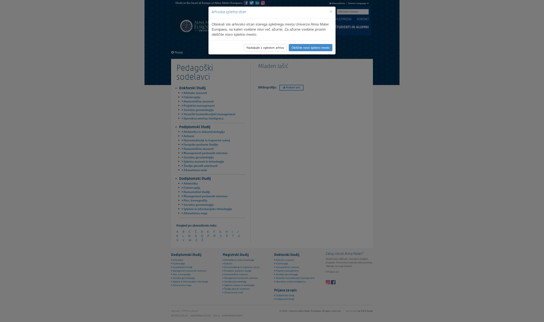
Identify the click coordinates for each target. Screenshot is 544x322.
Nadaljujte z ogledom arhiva (265, 47)
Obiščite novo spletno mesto (311, 47)
